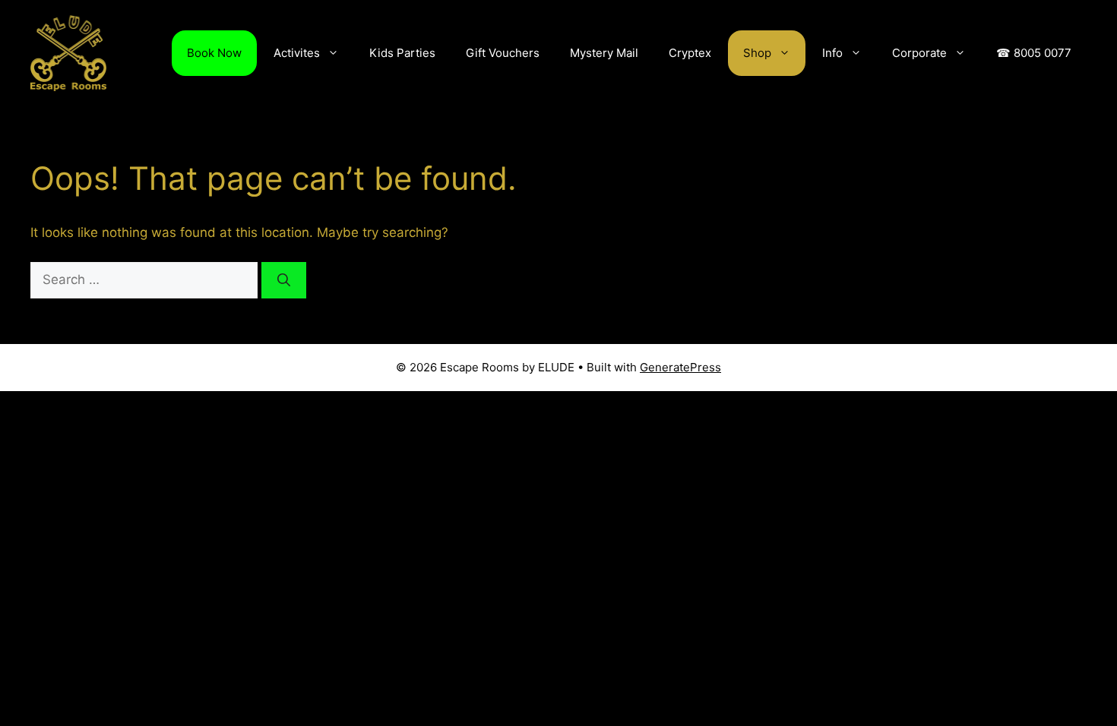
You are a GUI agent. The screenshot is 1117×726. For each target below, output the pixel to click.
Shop (757, 53)
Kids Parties (402, 53)
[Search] (283, 280)
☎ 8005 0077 (1033, 53)
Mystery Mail (604, 53)
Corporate (919, 53)
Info (832, 53)
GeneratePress (680, 367)
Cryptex (690, 53)
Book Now (214, 53)
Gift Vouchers (503, 53)
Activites (297, 53)
